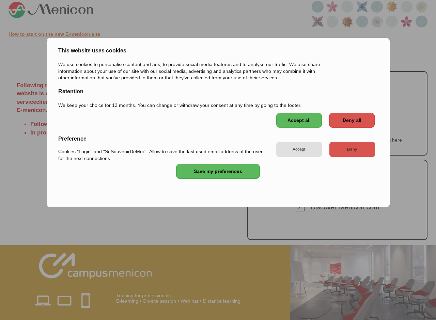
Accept (299, 149)
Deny (352, 149)
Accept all (299, 120)
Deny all (352, 120)
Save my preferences (218, 171)
